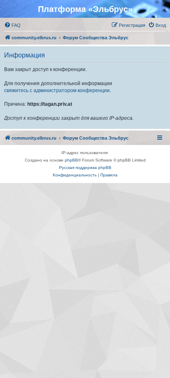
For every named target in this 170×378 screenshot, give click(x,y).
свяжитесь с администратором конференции (57, 90)
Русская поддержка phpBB (85, 167)
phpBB (71, 160)
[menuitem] (12, 25)
